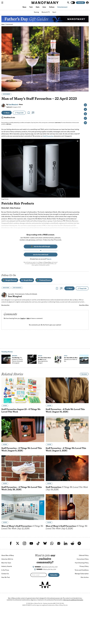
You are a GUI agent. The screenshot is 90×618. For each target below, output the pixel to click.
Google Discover (11, 280)
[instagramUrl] (24, 543)
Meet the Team (6, 563)
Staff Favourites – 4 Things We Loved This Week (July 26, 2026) (21, 488)
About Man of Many (84, 305)
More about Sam (5, 305)
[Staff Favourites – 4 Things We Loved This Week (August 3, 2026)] (67, 429)
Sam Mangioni (13, 104)
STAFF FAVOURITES (17, 287)
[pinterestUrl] (79, 543)
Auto (44, 7)
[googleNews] (58, 543)
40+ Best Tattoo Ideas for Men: (44, 360)
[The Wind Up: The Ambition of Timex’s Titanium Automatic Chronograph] (6, 359)
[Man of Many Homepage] (45, 2)
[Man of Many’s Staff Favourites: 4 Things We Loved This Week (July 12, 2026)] (22, 507)
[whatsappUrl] (52, 543)
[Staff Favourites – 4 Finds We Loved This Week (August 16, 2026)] (67, 390)
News (24, 7)
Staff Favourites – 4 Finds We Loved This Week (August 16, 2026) (65, 410)
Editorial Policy (84, 555)
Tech (31, 7)
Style (37, 7)
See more (84, 374)
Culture (51, 7)
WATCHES (14, 355)
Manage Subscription (82, 573)
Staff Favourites (48, 136)
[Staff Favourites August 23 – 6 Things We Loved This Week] (22, 390)
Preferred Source (45, 280)
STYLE (65, 355)
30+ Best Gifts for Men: (71, 359)
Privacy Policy (47, 262)
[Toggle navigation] (3, 3)
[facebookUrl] (10, 543)
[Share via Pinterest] (86, 85)
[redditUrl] (72, 543)
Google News (28, 280)
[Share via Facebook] (86, 77)
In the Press (5, 570)
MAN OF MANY (6, 287)
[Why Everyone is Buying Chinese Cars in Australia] (84, 359)
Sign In (49, 259)
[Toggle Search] (68, 3)
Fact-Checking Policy (82, 563)
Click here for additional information (73, 600)
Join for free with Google (42, 246)
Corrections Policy (83, 559)
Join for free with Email (40, 254)
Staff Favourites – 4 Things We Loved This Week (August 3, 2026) (66, 449)
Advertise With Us (7, 559)
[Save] (28, 112)
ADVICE (40, 355)
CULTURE (5, 405)
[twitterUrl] (17, 543)
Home (2, 24)
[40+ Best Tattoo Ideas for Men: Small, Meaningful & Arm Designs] (32, 359)
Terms (40, 262)
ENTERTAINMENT (6, 94)
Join (28, 318)
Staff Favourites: (67, 488)
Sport (54, 12)
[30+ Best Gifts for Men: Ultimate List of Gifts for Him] (58, 359)
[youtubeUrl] (31, 543)
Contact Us (5, 573)
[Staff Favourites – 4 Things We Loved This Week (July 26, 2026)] (22, 468)
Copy (20, 113)
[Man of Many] (45, 585)
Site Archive (85, 577)
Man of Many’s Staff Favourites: (22, 527)
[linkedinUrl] (65, 543)
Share (7, 113)
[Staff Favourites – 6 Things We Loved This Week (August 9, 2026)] (22, 429)
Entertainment (62, 7)
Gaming (36, 12)
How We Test (5, 577)
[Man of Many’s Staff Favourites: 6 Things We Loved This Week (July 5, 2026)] (67, 507)
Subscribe (80, 2)
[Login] (87, 2)
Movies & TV (46, 12)
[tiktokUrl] (38, 543)
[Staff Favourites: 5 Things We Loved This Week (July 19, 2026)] (67, 468)
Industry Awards (6, 566)
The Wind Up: (17, 360)
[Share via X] (86, 81)
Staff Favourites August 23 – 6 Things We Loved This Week (21, 410)
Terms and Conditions (82, 570)
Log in (23, 318)
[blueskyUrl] (45, 543)
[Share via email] (85, 122)
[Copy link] (86, 89)
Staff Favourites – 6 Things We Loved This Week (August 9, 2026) (21, 449)
